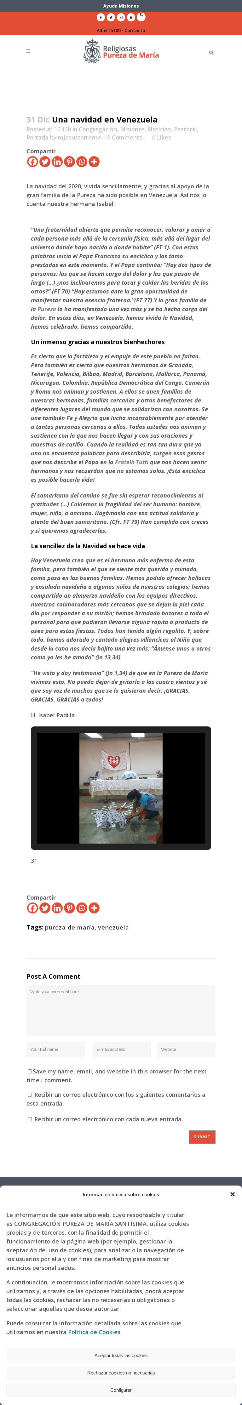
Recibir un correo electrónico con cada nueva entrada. (108, 1119)
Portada (37, 137)
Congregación (98, 129)
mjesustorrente (79, 137)
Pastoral (185, 129)
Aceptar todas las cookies (121, 1355)
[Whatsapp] (81, 161)
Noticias (159, 129)
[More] (94, 161)
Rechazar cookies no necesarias (121, 1372)
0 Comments (124, 137)
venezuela (113, 927)
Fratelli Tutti (131, 462)
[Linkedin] (57, 161)
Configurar (121, 1390)
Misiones (132, 129)
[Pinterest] (69, 161)
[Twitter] (44, 161)
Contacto (134, 30)
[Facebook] (32, 161)
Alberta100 (109, 30)
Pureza (46, 309)
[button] (232, 1194)
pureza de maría (70, 927)
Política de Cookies (94, 1332)
